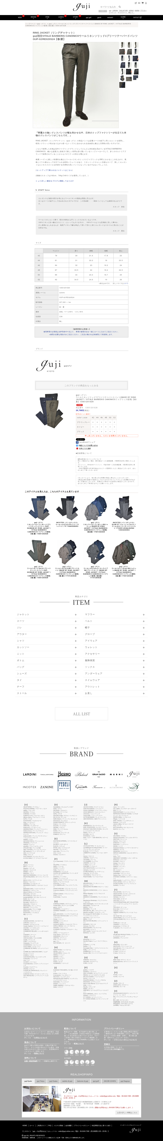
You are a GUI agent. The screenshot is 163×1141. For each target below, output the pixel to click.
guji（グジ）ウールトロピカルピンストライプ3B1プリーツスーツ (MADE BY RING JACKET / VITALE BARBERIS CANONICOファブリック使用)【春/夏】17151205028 (95, 572)
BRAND (33, 17)
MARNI (137, 10)
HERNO (131, 10)
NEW (20, 17)
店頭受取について (84, 453)
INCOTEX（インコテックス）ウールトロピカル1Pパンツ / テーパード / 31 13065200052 (67, 524)
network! (110, 17)
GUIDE (123, 17)
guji (110, 10)
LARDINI (115, 10)
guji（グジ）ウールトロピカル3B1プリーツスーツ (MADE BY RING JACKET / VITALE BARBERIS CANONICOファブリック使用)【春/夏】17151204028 (67, 571)
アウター (143, 10)
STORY (75, 17)
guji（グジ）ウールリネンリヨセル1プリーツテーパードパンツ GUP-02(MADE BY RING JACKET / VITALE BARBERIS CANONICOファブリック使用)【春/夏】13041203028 (39, 572)
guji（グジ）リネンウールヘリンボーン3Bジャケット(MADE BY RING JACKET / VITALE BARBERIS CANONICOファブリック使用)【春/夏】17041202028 (95, 527)
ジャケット (113, 12)
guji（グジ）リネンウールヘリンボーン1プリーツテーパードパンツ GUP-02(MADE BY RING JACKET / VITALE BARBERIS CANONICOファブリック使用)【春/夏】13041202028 (39, 528)
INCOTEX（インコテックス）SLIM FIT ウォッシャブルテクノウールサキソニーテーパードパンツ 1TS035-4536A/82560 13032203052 (124, 526)
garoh (99, 17)
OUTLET (136, 17)
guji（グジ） (42, 24)
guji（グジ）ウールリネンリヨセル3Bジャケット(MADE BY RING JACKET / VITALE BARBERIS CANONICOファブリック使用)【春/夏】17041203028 (124, 571)
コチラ (126, 283)
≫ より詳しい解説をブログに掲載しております (55, 181)
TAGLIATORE (123, 10)
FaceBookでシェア (87, 442)
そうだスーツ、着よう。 (126, 12)
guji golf (88, 17)
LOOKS (61, 17)
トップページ (30, 24)
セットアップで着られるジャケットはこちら (54, 170)
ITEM (47, 17)
